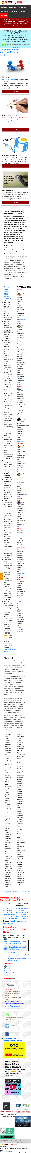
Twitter (13, 1025)
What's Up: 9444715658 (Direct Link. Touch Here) (14, 1018)
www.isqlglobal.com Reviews (10, 650)
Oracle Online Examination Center (13, 1039)
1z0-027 (5, 942)
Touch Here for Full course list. (15, 921)
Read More (15, 91)
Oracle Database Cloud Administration (17, 948)
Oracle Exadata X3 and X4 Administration (17, 942)
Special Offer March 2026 (7, 290)
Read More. (20, 441)
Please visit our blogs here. (9, 122)
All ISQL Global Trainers (9, 79)
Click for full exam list (14, 953)
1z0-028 (5, 948)
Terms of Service (20, 1142)
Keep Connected (12, 1006)
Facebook (14, 1033)
